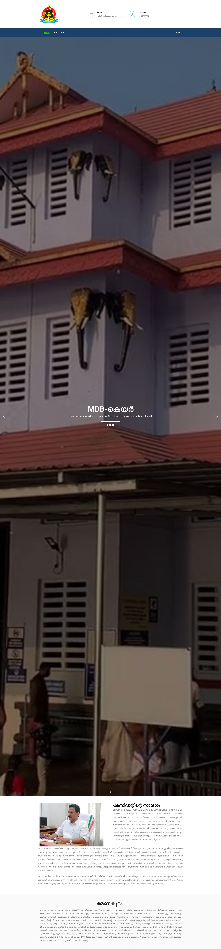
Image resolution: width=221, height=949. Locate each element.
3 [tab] (114, 792)
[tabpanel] (110, 416)
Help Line (59, 32)
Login (177, 32)
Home (46, 32)
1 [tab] (107, 792)
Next (217, 416)
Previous (4, 416)
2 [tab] (110, 792)
